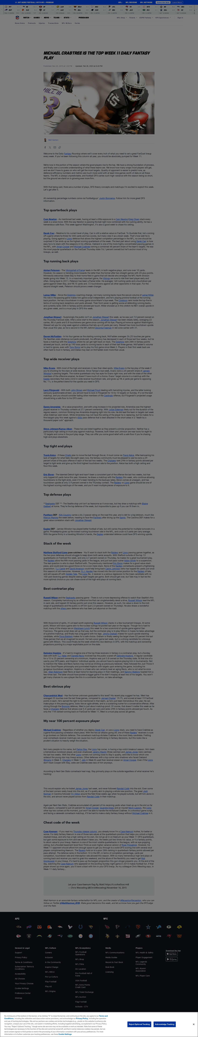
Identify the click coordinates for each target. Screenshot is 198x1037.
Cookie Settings (65, 1034)
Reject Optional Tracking (139, 1024)
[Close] (194, 1024)
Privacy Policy (82, 1018)
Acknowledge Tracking (164, 1024)
